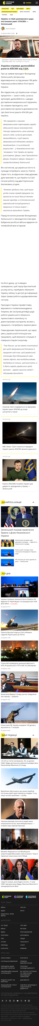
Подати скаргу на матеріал (8, 981)
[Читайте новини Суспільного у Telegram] (25, 1000)
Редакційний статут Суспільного (9, 986)
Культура (4, 948)
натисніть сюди (27, 1018)
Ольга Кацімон (10, 29)
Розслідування (26, 932)
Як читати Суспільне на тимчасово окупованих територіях (28, 974)
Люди (22, 938)
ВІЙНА (34, 11)
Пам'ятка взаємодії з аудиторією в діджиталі (28, 986)
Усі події (4, 925)
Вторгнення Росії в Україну (9, 11)
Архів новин (6, 958)
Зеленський (5, 8)
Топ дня (23, 925)
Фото (22, 911)
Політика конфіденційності (27, 967)
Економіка (24, 935)
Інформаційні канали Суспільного (9, 972)
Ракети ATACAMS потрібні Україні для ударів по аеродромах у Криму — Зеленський (17, 486)
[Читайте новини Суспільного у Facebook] (6, 1000)
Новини (23, 948)
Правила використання (26, 962)
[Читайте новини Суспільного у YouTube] (17, 1000)
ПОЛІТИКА (4, 14)
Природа (4, 945)
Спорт (22, 945)
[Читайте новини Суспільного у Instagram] (13, 1000)
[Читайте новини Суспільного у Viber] (21, 1000)
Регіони (23, 929)
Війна (3, 907)
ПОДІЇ (11, 14)
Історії (3, 942)
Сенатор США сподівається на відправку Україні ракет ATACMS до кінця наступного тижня (19, 409)
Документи (24, 980)
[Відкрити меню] (37, 2)
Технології (24, 942)
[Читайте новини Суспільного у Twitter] (10, 1000)
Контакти (24, 958)
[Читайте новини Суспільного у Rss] (2, 1000)
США (12, 8)
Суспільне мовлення (9, 961)
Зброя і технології (25, 11)
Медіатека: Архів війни (7, 915)
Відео (3, 911)
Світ (2, 938)
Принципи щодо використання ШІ (8, 967)
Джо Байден (20, 8)
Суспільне (27, 1016)
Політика (4, 935)
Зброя (28, 8)
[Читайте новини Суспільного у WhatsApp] (28, 1000)
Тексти (23, 907)
